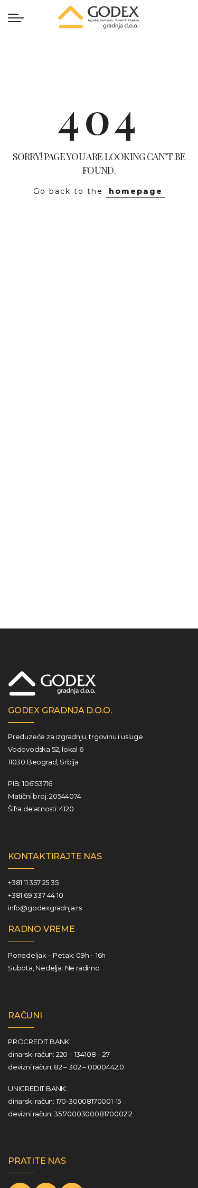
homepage (136, 191)
